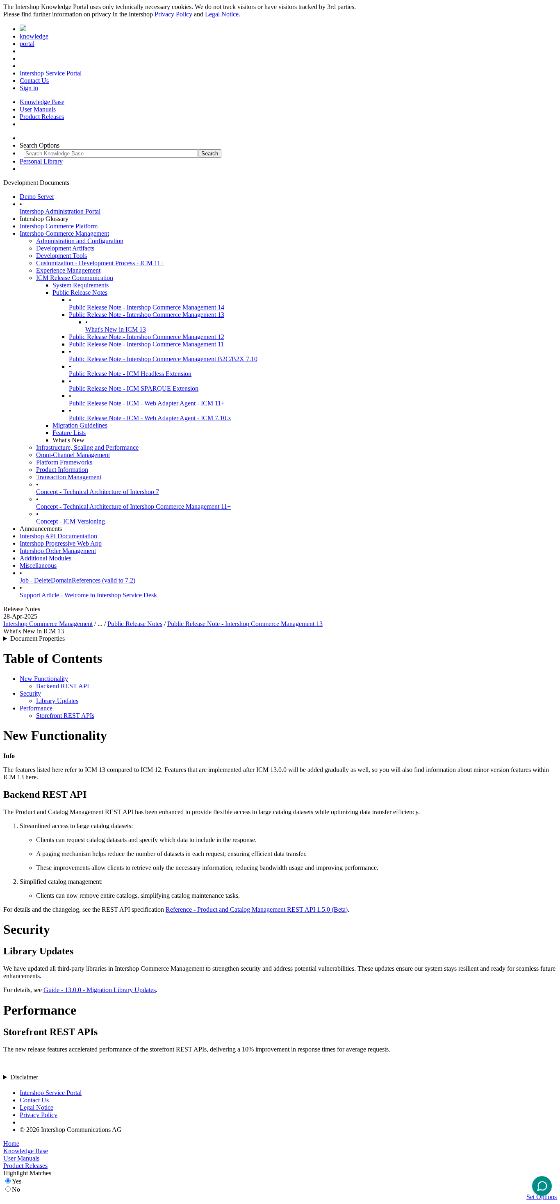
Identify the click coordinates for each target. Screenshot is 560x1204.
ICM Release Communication (74, 277)
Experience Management (68, 270)
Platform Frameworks (64, 462)
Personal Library (41, 161)
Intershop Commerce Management (64, 233)
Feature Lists (69, 432)
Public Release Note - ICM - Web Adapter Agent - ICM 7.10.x (150, 417)
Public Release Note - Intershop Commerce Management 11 (146, 344)
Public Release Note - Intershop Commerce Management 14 (146, 307)
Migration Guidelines (79, 425)
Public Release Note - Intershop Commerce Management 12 (146, 336)
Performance (36, 708)
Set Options (541, 1196)
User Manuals (38, 109)
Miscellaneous (38, 565)
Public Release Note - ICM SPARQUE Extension (133, 388)
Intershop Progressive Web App (61, 543)
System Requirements (80, 285)
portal (27, 43)
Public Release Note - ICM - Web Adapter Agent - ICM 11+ (147, 403)
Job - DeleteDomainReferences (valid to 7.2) (77, 580)
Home (11, 1143)
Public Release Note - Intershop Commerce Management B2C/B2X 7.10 (163, 358)
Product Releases (42, 116)
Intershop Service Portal (51, 73)
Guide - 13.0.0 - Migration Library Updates (99, 989)
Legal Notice (222, 14)
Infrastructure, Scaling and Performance (87, 447)
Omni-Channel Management (73, 454)
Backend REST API (62, 686)
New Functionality (44, 678)
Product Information (62, 469)
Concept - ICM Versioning (70, 521)
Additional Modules (45, 558)
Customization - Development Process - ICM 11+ (100, 262)
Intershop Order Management (58, 550)
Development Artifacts (65, 248)
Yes (16, 1181)
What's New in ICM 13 (115, 329)
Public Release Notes (79, 292)
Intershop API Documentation (58, 536)
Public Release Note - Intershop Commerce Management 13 (146, 314)
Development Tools (61, 255)
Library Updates (57, 700)
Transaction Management (68, 476)
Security (30, 693)
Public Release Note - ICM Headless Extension (130, 373)
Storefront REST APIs (65, 715)
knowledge (34, 36)
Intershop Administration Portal (60, 211)
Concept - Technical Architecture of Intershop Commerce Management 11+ (133, 506)
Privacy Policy (173, 14)
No (16, 1189)
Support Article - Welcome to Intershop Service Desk (88, 595)
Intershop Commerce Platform (59, 226)
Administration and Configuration (79, 240)
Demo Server (37, 196)
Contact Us (34, 80)
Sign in (29, 87)
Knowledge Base (42, 101)
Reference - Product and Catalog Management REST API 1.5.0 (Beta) (257, 909)
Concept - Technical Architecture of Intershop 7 (97, 491)
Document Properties (37, 638)
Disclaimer (24, 1077)
